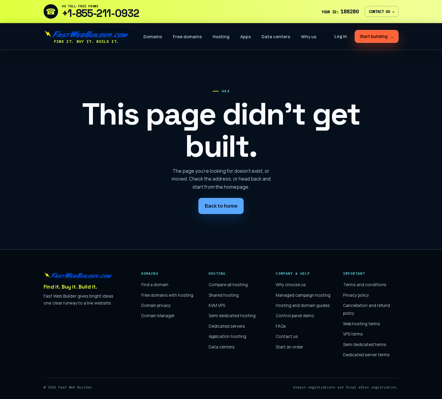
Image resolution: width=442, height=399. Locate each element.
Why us (308, 36)
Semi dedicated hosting (232, 315)
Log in (340, 36)
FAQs (281, 326)
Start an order (289, 347)
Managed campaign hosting (303, 295)
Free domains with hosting (167, 295)
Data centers (276, 36)
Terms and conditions (364, 284)
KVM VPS (217, 305)
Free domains (187, 36)
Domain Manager (158, 315)
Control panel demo (295, 315)
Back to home (221, 206)
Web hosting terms (361, 323)
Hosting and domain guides (303, 305)
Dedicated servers (227, 326)
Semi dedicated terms (364, 344)
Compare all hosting (228, 284)
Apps (245, 36)
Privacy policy (356, 295)
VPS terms (353, 334)
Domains (152, 36)
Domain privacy (156, 305)
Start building (377, 36)
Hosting (221, 36)
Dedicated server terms (366, 354)
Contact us (381, 11)
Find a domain (154, 284)
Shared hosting (224, 295)
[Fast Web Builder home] (78, 275)
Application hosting (227, 336)
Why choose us (291, 284)
